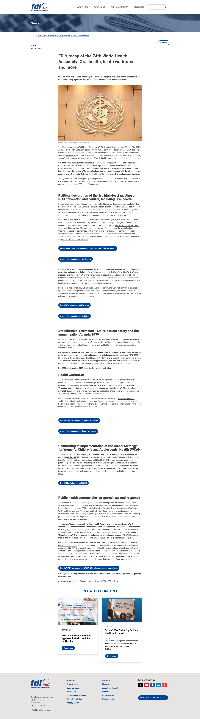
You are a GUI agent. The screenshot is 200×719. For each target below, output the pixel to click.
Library (105, 691)
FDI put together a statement (88, 345)
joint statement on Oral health (127, 225)
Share (164, 43)
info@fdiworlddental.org (40, 710)
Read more (68, 648)
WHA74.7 (126, 535)
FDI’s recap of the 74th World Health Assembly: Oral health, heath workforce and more (62, 36)
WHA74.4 (92, 272)
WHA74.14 (124, 388)
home (31, 35)
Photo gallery (72, 702)
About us (70, 680)
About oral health (110, 688)
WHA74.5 (69, 207)
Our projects (108, 695)
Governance (72, 684)
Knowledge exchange (76, 695)
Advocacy (71, 691)
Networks (107, 684)
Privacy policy (108, 699)
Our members (72, 688)
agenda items (70, 155)
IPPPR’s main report (120, 551)
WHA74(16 (63, 529)
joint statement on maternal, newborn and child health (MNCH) (83, 460)
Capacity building (74, 699)
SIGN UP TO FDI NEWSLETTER (153, 698)
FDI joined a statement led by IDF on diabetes (76, 288)
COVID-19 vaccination (120, 363)
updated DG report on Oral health (74, 239)
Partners (106, 680)
